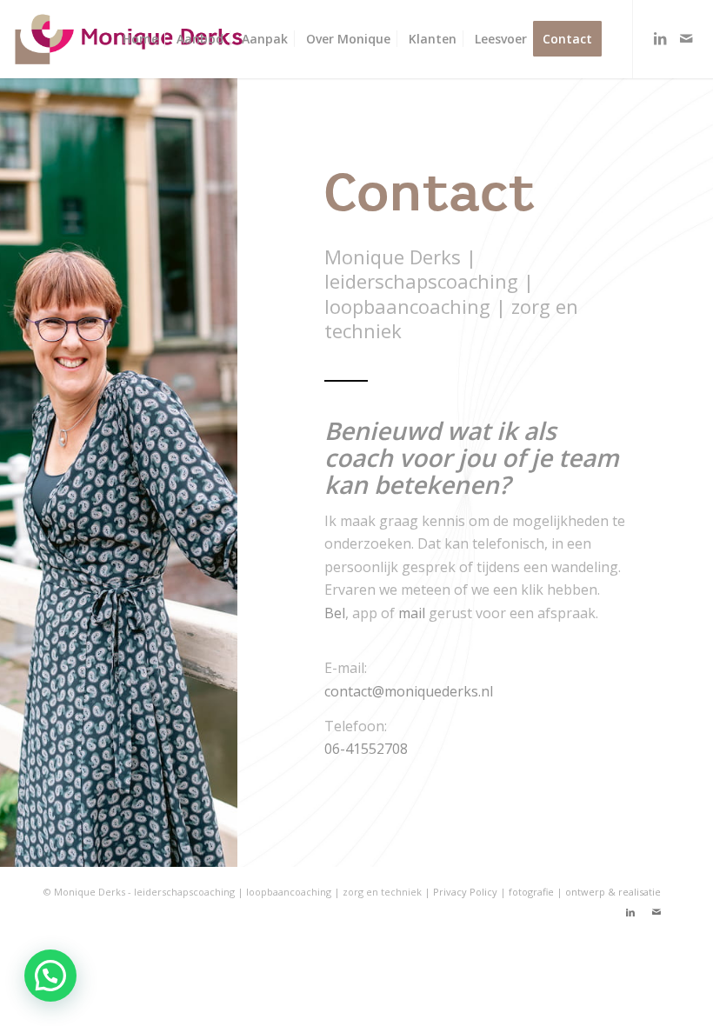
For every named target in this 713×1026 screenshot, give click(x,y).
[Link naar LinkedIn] (660, 38)
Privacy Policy (465, 891)
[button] (50, 975)
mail (411, 613)
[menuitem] (140, 39)
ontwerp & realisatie (613, 891)
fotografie (532, 891)
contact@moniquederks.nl (408, 691)
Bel (334, 613)
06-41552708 (366, 748)
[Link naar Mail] (686, 38)
